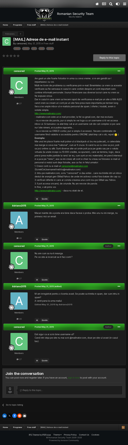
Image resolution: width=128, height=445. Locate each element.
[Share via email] (24, 416)
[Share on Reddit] (19, 416)
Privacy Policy (70, 435)
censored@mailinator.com (74, 166)
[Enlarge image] (115, 134)
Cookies (95, 435)
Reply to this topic (109, 57)
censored (22, 43)
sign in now (73, 377)
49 (20, 238)
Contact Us (84, 435)
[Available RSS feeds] (123, 427)
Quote (45, 199)
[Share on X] (9, 416)
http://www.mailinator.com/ (48, 113)
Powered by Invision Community (64, 440)
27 (20, 103)
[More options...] (119, 71)
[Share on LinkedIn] (4, 416)
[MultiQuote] (37, 199)
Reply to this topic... (32, 390)
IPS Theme (34, 435)
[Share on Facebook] (14, 416)
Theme (56, 435)
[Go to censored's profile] (6, 41)
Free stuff (49, 43)
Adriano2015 (19, 205)
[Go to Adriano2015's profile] (19, 220)
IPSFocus (46, 435)
